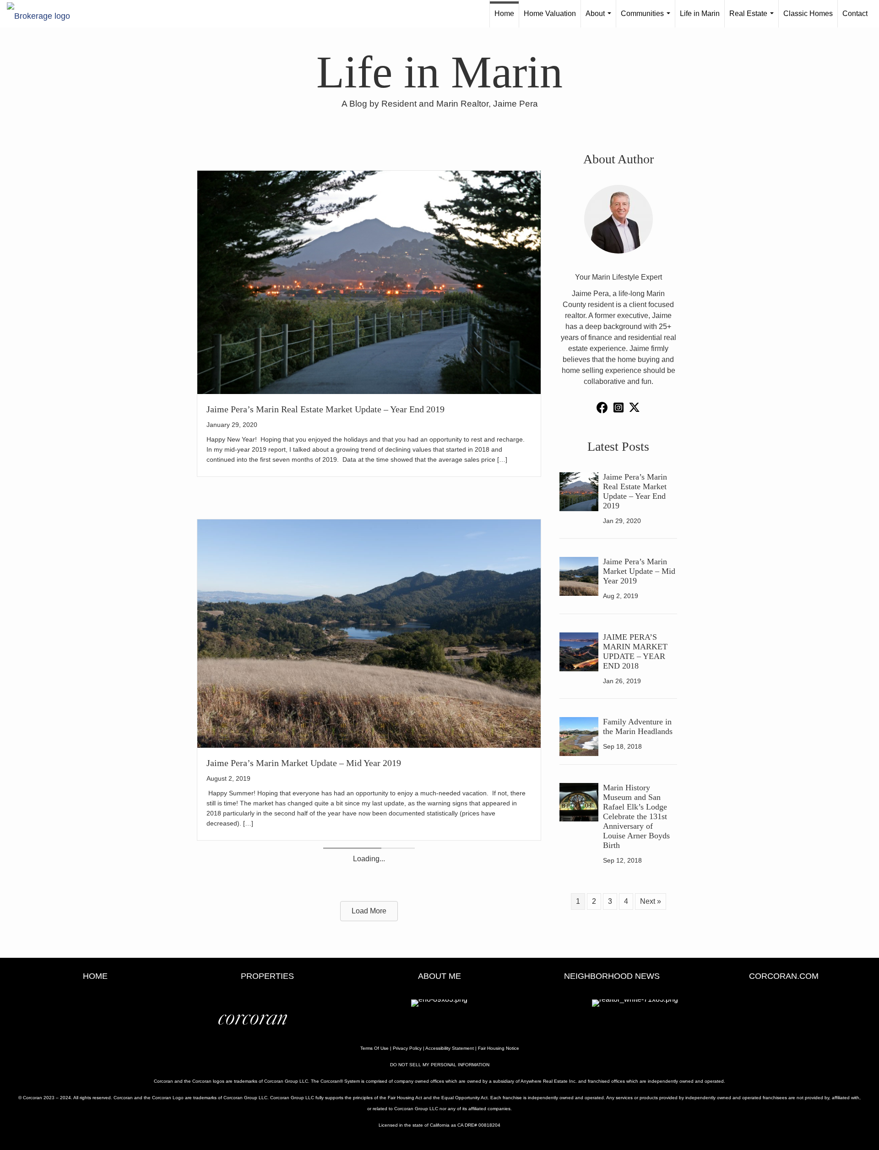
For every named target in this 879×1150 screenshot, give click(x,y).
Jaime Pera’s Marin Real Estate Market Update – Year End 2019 (325, 409)
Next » (650, 901)
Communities (647, 18)
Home (504, 13)
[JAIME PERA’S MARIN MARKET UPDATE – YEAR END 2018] (369, 962)
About (600, 18)
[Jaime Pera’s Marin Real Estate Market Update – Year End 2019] (369, 282)
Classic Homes (808, 13)
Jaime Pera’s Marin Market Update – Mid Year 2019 (303, 763)
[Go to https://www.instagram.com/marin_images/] (618, 408)
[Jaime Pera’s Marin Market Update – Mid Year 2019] (369, 633)
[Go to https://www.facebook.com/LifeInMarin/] (602, 408)
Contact (855, 13)
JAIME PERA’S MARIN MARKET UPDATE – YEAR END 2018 (328, 1057)
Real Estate (753, 18)
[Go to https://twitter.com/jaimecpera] (634, 409)
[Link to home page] (43, 13)
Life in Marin (700, 13)
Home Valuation (550, 13)
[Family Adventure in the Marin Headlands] (578, 736)
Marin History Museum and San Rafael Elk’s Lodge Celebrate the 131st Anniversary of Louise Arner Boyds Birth (636, 816)
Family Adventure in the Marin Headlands (638, 726)
